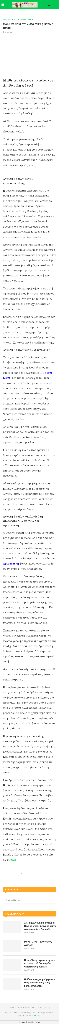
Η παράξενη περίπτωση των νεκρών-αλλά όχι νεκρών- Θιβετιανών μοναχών (39, 963)
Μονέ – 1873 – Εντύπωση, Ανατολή (38, 943)
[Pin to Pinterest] (31, 873)
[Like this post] (23, 873)
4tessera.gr (37, 1015)
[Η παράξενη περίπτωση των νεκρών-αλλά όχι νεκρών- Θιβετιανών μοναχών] (12, 965)
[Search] (55, 4)
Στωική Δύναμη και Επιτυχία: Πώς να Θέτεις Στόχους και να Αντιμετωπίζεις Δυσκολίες (40, 925)
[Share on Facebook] (27, 873)
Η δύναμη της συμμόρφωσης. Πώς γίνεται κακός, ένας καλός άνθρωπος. (40, 982)
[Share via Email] (36, 873)
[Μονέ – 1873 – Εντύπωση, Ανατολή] (12, 946)
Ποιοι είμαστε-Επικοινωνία (22, 1007)
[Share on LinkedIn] (33, 873)
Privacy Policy (44, 1007)
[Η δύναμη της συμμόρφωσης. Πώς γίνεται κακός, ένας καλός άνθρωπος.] (12, 984)
